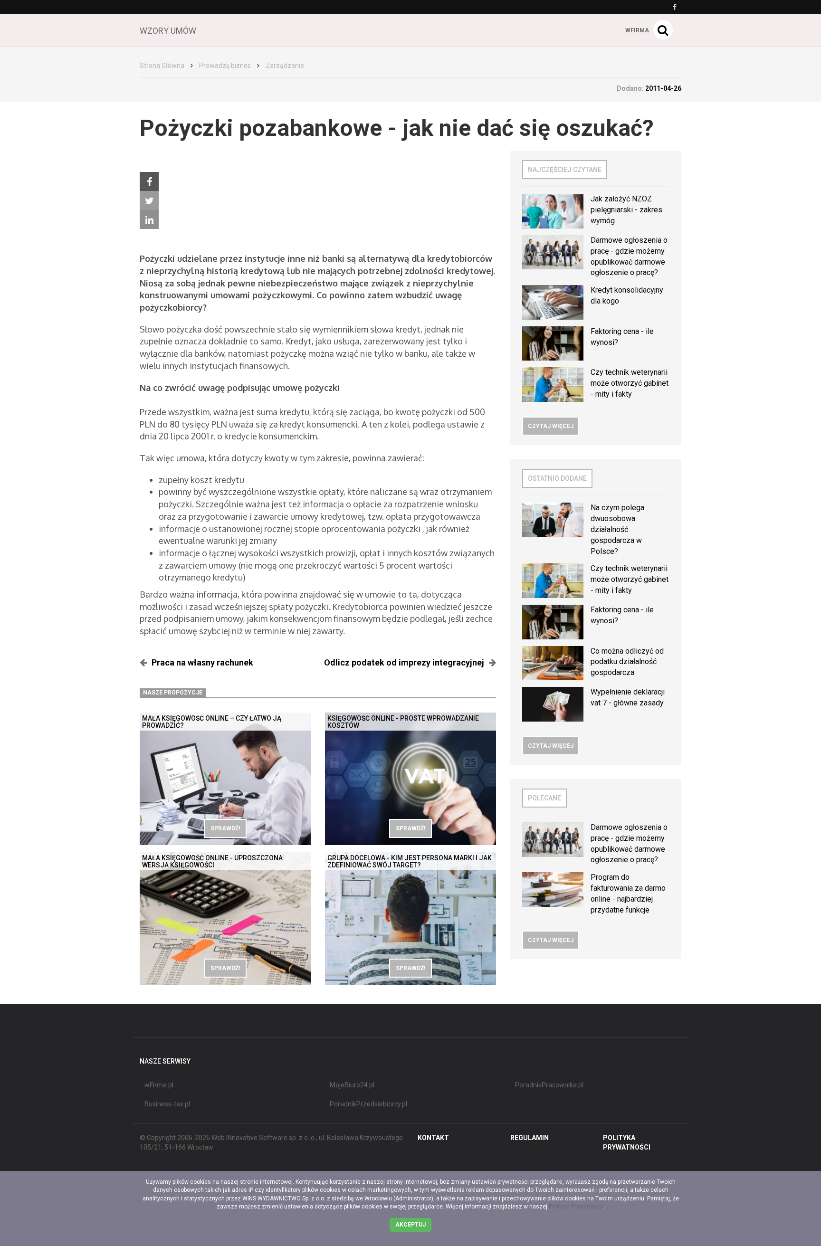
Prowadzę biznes (225, 65)
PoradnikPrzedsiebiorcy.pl (368, 1104)
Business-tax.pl (167, 1104)
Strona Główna (162, 65)
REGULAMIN (529, 1137)
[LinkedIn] (149, 219)
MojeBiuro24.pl (352, 1085)
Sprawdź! (225, 828)
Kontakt (433, 1137)
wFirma (637, 30)
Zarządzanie (285, 65)
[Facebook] (149, 181)
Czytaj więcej (550, 426)
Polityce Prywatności (576, 1206)
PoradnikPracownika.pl (549, 1085)
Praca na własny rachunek (202, 662)
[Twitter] (149, 200)
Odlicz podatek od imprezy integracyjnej (404, 662)
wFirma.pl (158, 1085)
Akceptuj (410, 1224)
